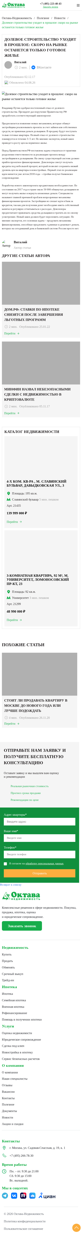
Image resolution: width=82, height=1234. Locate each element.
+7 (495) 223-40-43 (50, 3)
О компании (13, 1065)
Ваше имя (11, 831)
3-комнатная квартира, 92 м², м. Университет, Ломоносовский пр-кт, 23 (38, 580)
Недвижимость (15, 947)
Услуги (8, 1026)
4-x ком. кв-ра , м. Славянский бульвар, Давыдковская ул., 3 (36, 484)
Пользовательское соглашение (23, 1228)
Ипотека (9, 987)
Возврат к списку (11, 884)
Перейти (12, 521)
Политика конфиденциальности (25, 1221)
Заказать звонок (50, 7)
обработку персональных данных (45, 863)
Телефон (10, 847)
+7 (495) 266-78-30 (21, 1155)
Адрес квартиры (15, 814)
